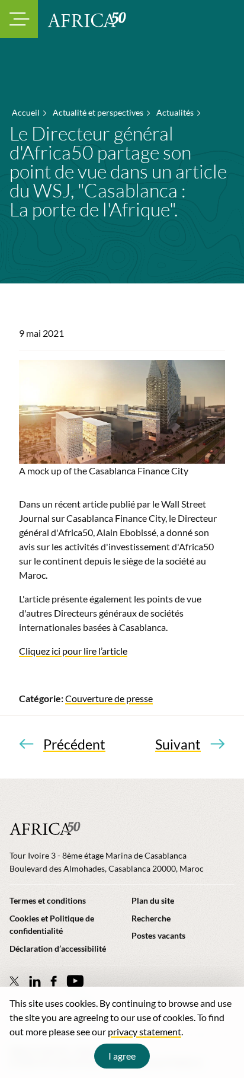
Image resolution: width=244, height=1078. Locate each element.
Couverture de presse (109, 698)
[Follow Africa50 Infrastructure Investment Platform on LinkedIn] (35, 981)
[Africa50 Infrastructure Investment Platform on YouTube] (75, 981)
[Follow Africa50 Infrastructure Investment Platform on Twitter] (14, 980)
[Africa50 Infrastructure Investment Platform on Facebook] (53, 981)
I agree (122, 1055)
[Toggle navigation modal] (19, 19)
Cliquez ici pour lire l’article (73, 650)
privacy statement (144, 1031)
